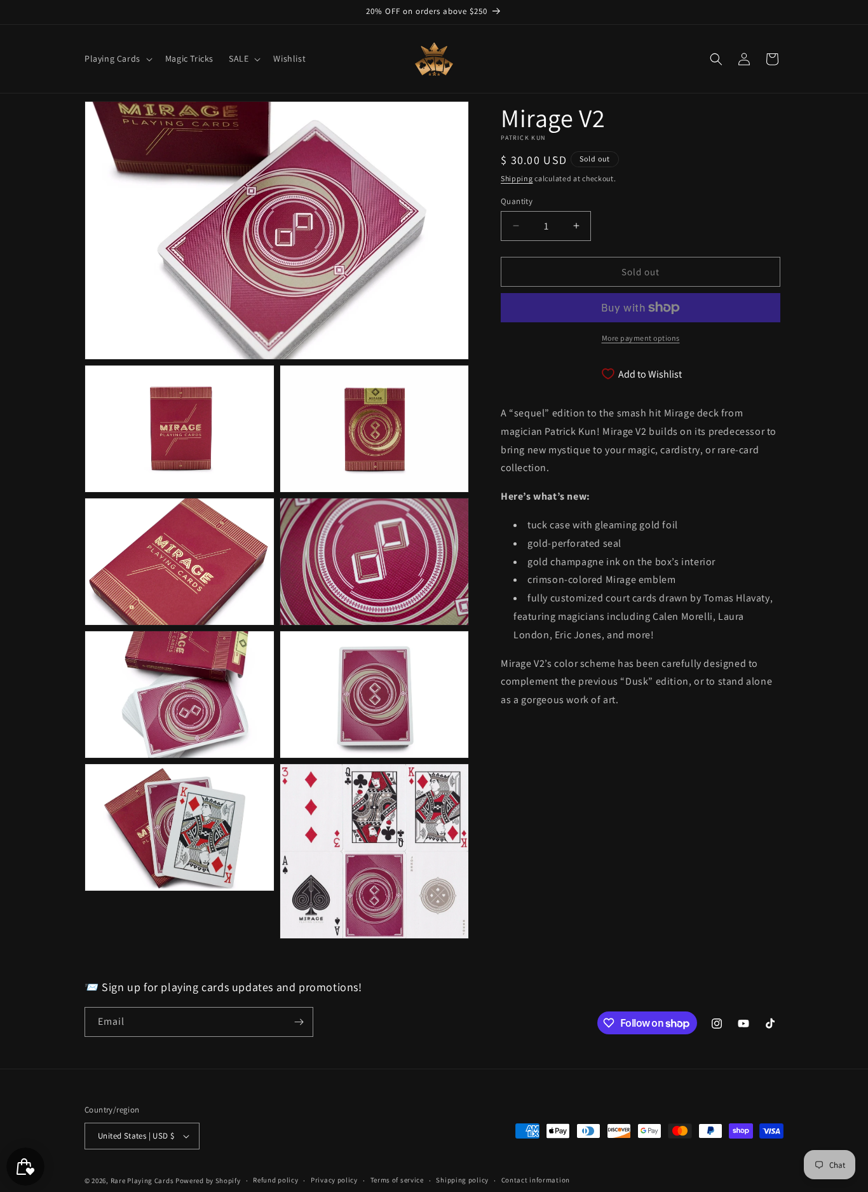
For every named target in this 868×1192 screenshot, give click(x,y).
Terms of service (397, 1179)
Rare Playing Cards (142, 1180)
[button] (117, 58)
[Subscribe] (299, 1022)
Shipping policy (462, 1179)
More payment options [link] (641, 338)
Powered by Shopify (208, 1180)
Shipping (517, 178)
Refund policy (275, 1179)
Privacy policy (334, 1179)
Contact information (535, 1179)
